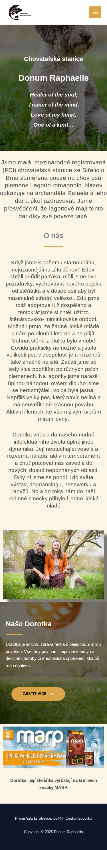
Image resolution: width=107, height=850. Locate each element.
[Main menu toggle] (95, 12)
